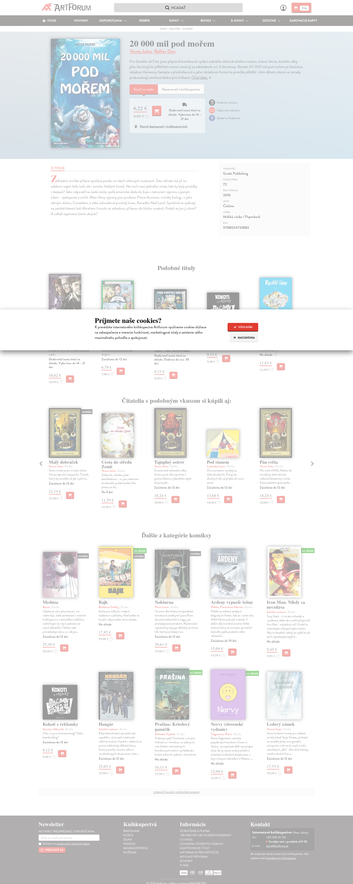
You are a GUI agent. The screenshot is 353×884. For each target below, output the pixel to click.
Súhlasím (245, 327)
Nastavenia (246, 338)
